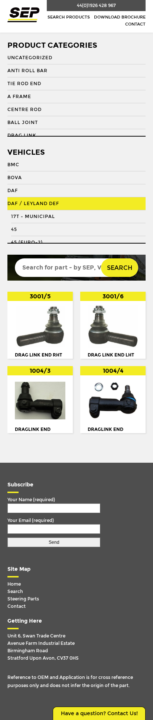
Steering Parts (23, 599)
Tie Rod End (24, 83)
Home (14, 584)
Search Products (69, 17)
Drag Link (21, 135)
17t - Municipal (33, 216)
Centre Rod (24, 109)
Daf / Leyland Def (33, 203)
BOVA (14, 177)
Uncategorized (29, 57)
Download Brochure (120, 17)
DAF (12, 190)
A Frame (19, 96)
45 (14, 229)
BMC (13, 164)
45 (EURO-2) (27, 242)
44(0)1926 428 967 (96, 5)
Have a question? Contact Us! (99, 713)
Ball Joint (22, 122)
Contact (135, 24)
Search (119, 267)
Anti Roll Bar (27, 70)
